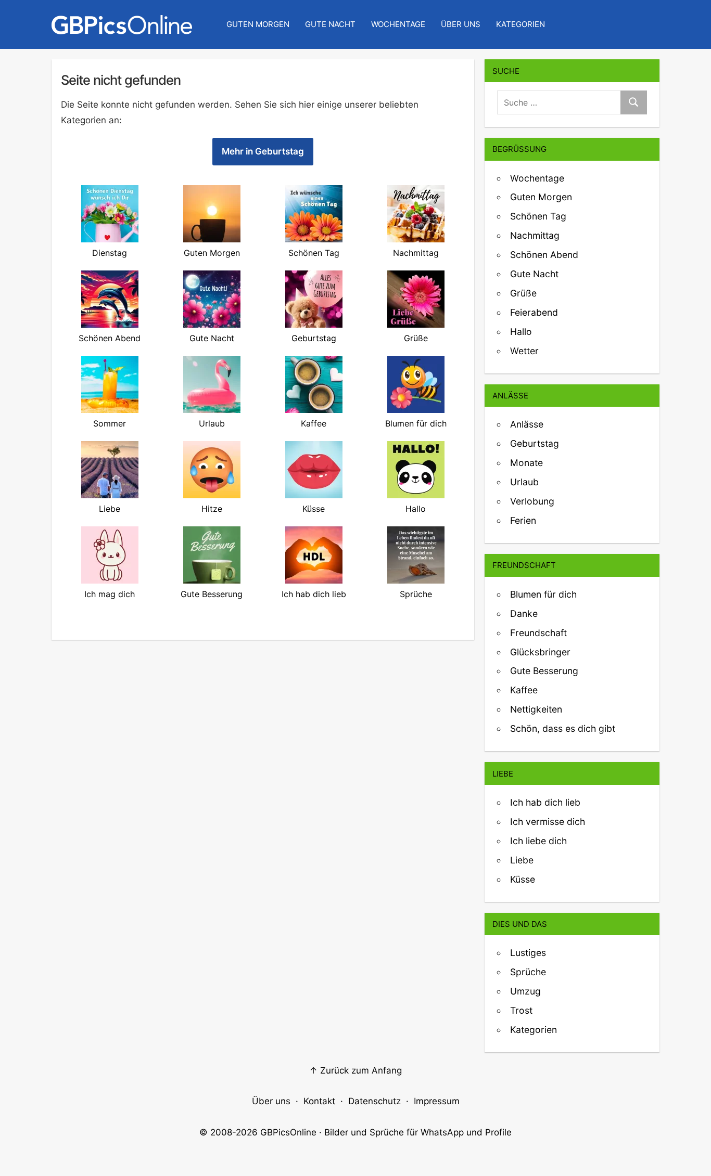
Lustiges (528, 952)
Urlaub (524, 481)
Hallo (521, 331)
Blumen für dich (543, 594)
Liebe (522, 860)
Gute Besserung (544, 670)
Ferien (523, 520)
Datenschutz (374, 1101)
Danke (524, 613)
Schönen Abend (544, 254)
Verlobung (532, 501)
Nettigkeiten (536, 709)
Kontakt (319, 1101)
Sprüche (528, 971)
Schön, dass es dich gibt (562, 728)
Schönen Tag (538, 216)
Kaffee (524, 689)
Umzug (525, 991)
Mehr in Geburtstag (263, 151)
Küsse (522, 879)
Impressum (437, 1101)
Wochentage (398, 24)
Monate (526, 462)
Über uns (460, 24)
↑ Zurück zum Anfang (355, 1070)
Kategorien (520, 24)
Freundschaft (538, 632)
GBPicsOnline (288, 1132)
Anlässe (526, 424)
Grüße (523, 293)
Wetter (524, 350)
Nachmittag (535, 235)
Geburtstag (534, 443)
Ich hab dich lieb (545, 802)
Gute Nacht (330, 24)
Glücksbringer (540, 652)
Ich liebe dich (538, 840)
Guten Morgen (257, 24)
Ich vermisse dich (547, 821)
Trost (521, 1010)
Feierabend (534, 312)
